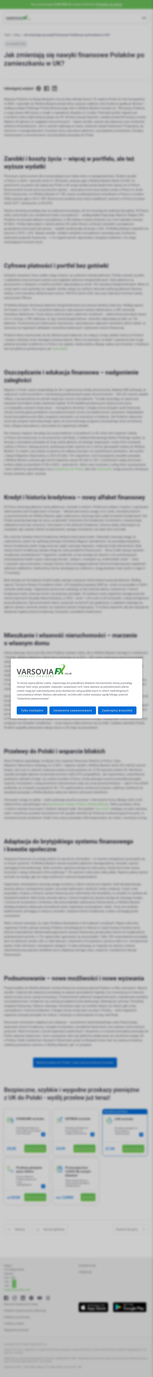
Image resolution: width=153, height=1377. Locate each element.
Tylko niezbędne (32, 710)
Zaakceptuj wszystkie (117, 710)
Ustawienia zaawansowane (72, 710)
